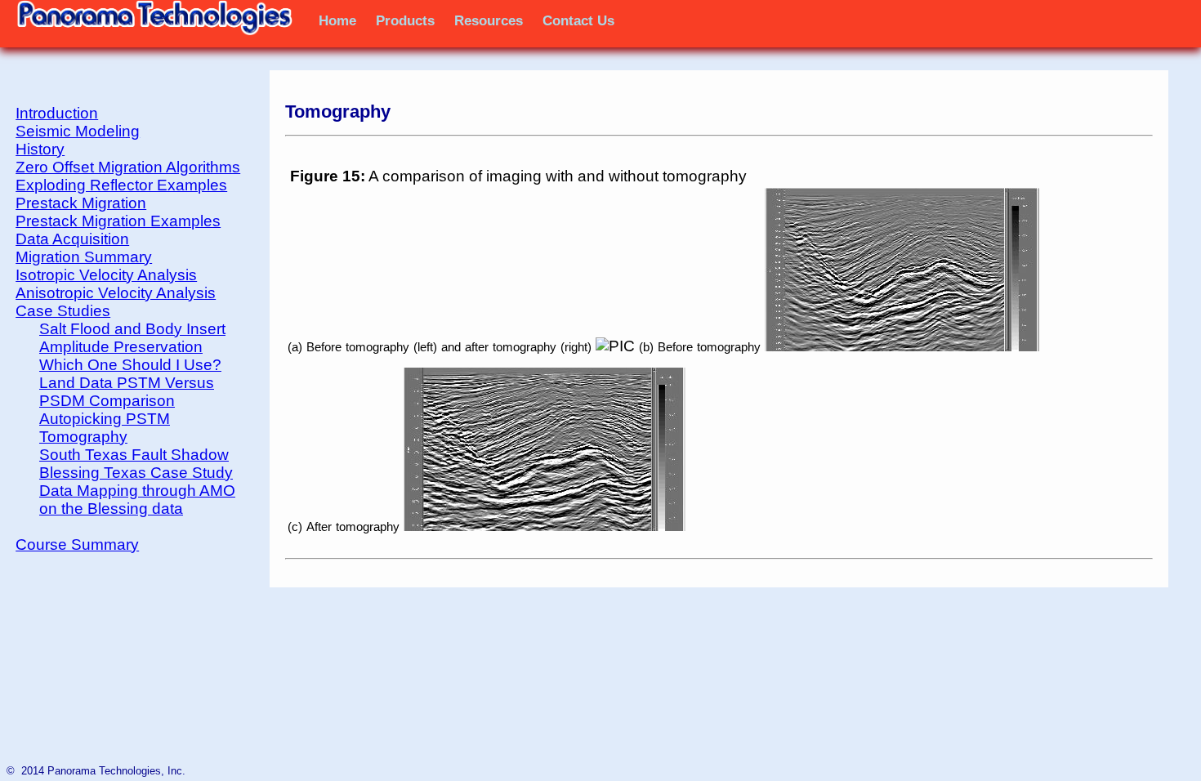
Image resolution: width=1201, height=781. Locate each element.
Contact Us (578, 20)
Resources (488, 20)
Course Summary (77, 544)
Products (405, 20)
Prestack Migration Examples (118, 221)
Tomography (83, 436)
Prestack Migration (81, 203)
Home (337, 20)
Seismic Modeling (78, 131)
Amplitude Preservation (121, 346)
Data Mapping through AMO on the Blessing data (137, 499)
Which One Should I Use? (130, 364)
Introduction (57, 113)
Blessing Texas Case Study (136, 472)
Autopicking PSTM (104, 418)
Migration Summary (84, 257)
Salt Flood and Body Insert (132, 328)
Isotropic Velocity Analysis (106, 274)
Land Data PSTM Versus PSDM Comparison (126, 391)
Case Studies (63, 310)
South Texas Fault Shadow (134, 454)
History (40, 149)
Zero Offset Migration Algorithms (128, 167)
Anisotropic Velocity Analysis (116, 292)
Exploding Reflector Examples (121, 185)
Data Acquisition (72, 239)
